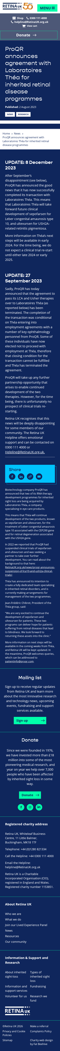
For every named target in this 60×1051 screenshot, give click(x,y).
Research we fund (38, 998)
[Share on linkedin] (39, 807)
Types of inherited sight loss (40, 976)
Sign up (22, 720)
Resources (12, 936)
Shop (20, 18)
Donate (23, 35)
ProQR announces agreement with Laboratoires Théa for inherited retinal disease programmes (26, 141)
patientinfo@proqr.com (19, 661)
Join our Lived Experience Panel (26, 925)
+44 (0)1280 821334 (33, 849)
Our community (15, 942)
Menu (45, 8)
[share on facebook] (12, 476)
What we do (13, 919)
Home (6, 133)
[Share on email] (39, 476)
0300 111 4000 (38, 18)
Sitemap (7, 1040)
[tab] (8, 133)
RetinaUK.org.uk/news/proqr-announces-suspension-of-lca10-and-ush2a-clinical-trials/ (30, 571)
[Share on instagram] (30, 807)
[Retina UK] (18, 6)
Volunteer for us (16, 996)
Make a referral (39, 1026)
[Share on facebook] (21, 807)
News (10, 114)
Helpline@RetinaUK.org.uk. (25, 452)
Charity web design (41, 1040)
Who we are (13, 914)
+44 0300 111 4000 (41, 856)
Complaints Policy (41, 1031)
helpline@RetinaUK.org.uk (31, 22)
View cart (32, 25)
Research (23, 114)
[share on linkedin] (21, 476)
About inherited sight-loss (15, 974)
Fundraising (38, 986)
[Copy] (30, 476)
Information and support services (16, 988)
